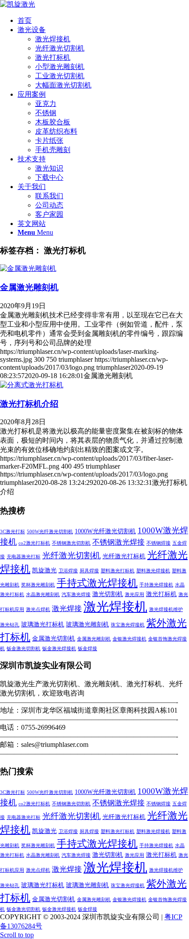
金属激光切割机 (53, 638)
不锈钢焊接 (158, 543)
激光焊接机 (115, 607)
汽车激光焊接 (76, 594)
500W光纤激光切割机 (50, 531)
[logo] (17, 4)
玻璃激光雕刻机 (87, 624)
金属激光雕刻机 (29, 287)
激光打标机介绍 (29, 403)
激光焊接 (67, 608)
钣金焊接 (87, 648)
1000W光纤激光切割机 (105, 531)
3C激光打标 (12, 531)
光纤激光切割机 (71, 555)
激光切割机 (107, 593)
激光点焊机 (38, 609)
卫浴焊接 (68, 570)
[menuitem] (103, 20)
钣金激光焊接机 (59, 648)
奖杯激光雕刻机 (38, 584)
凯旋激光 (44, 570)
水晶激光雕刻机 (43, 594)
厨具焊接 (89, 570)
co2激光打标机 (34, 543)
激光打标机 (161, 593)
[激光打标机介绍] (31, 385)
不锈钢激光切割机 (71, 543)
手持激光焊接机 (156, 584)
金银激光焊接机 (129, 639)
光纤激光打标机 (123, 556)
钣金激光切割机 (23, 648)
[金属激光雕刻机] (28, 268)
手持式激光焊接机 (97, 583)
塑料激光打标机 (117, 570)
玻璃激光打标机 (42, 624)
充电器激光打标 (23, 556)
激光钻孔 (9, 624)
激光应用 (134, 594)
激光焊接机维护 (166, 609)
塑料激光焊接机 (153, 570)
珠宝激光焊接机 (128, 624)
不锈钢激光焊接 (118, 542)
